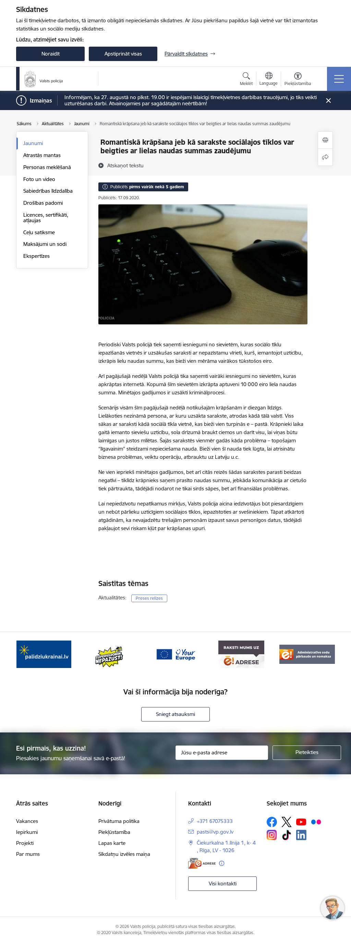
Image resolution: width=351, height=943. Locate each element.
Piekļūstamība (114, 832)
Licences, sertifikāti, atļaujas (45, 218)
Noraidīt (50, 53)
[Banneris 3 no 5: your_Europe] (175, 653)
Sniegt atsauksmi (175, 714)
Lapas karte (111, 843)
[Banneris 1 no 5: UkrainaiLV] (43, 653)
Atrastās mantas (42, 155)
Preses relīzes (149, 598)
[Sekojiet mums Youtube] (301, 821)
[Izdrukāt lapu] (325, 140)
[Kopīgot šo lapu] (325, 157)
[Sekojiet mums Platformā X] (286, 822)
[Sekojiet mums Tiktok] (286, 835)
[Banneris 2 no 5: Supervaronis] (109, 653)
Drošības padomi (43, 203)
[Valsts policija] (44, 79)
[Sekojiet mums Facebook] (272, 822)
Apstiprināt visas (123, 53)
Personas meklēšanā (47, 167)
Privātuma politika (119, 821)
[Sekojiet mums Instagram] (272, 835)
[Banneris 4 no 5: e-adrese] (241, 653)
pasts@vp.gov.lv (215, 831)
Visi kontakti (223, 883)
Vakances (27, 821)
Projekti (25, 843)
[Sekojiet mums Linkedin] (301, 835)
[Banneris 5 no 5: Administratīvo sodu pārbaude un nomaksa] (307, 653)
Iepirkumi (27, 832)
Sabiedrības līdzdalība (48, 191)
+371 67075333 (215, 821)
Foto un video (39, 179)
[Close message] (328, 100)
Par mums (28, 854)
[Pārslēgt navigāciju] (339, 79)
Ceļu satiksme (39, 232)
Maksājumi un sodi (44, 244)
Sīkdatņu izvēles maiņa (124, 854)
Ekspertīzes (36, 256)
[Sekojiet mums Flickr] (316, 821)
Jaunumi (33, 143)
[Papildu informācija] (221, 863)
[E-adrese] (202, 863)
